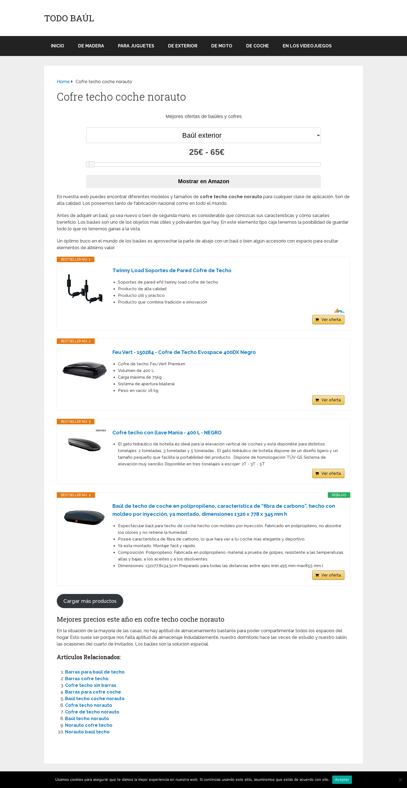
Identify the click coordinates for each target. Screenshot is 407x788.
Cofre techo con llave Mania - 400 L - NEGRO (166, 432)
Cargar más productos (90, 601)
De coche (257, 46)
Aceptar (342, 779)
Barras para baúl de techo (95, 672)
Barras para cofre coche (93, 692)
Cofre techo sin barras (90, 685)
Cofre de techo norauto (92, 712)
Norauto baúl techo (87, 732)
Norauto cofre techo (88, 725)
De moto (221, 46)
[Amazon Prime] (336, 310)
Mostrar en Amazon (203, 181)
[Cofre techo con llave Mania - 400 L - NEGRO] (85, 443)
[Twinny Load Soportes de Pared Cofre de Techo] (85, 289)
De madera (91, 46)
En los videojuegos (307, 46)
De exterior (182, 46)
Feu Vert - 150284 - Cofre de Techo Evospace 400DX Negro (184, 352)
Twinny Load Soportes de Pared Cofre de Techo (171, 270)
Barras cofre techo (87, 678)
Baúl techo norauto (87, 718)
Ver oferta (331, 319)
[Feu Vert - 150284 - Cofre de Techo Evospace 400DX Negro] (85, 370)
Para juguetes (136, 46)
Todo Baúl (69, 18)
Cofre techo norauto (88, 705)
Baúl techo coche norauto (95, 698)
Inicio (57, 46)
